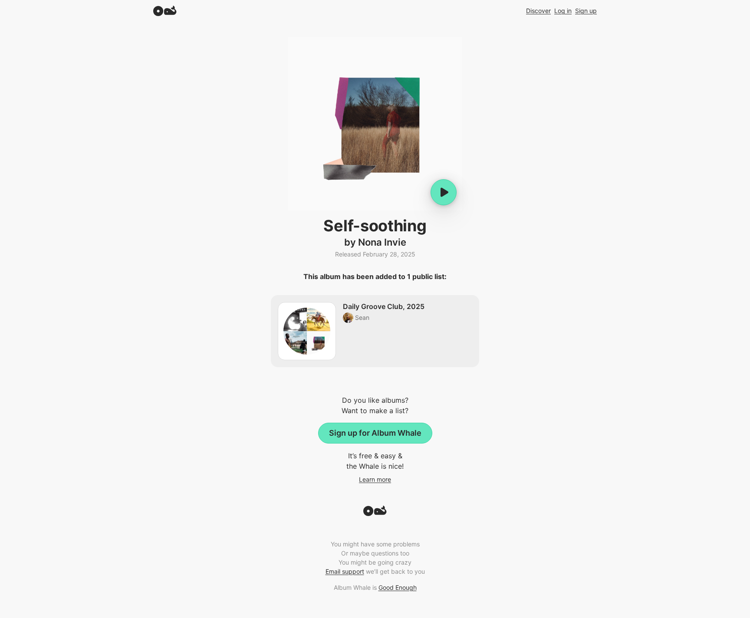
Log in (563, 10)
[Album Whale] (165, 10)
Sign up (586, 10)
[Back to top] (375, 513)
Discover (538, 10)
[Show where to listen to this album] (444, 192)
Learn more (375, 479)
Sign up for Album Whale (375, 432)
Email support (345, 571)
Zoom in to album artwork (375, 123)
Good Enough (397, 587)
